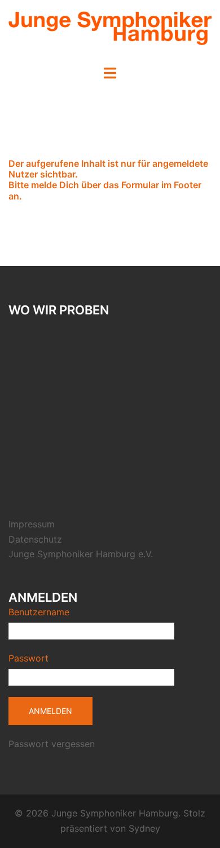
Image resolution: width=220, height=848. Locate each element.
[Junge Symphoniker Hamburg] (110, 31)
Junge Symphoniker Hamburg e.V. (80, 554)
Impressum (31, 524)
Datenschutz (35, 539)
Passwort (28, 658)
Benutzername (38, 612)
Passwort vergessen (51, 743)
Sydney (144, 828)
